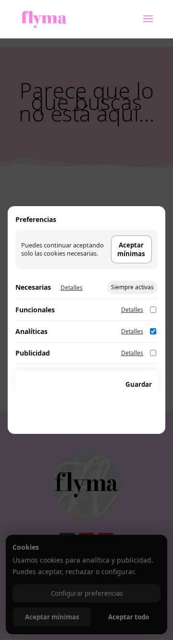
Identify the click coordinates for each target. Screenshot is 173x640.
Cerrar (100, 384)
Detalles (72, 287)
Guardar (138, 384)
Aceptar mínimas (131, 249)
